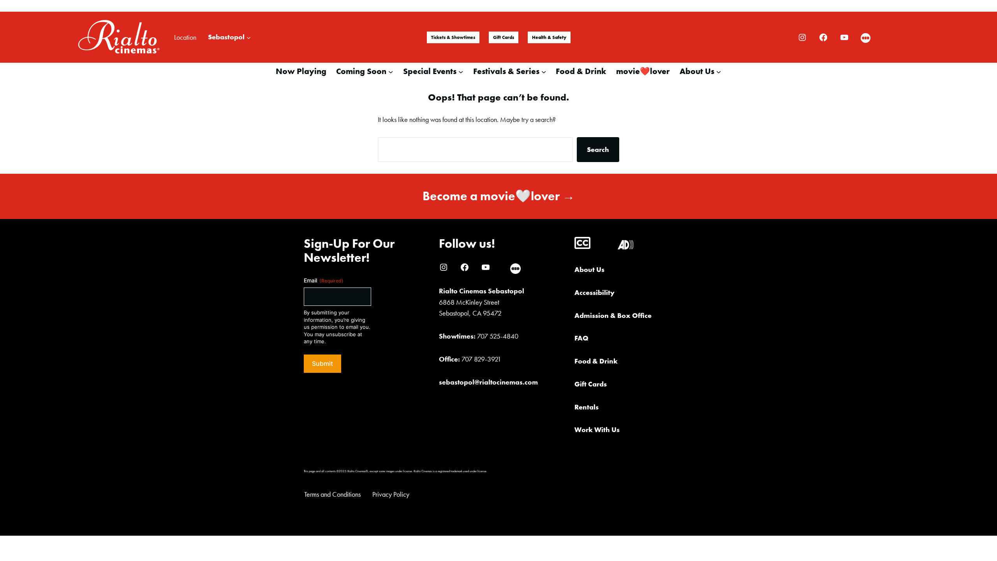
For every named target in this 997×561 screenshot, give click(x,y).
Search (598, 149)
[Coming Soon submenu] (390, 71)
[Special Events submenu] (460, 71)
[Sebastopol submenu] (249, 37)
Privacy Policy (390, 494)
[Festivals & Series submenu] (543, 71)
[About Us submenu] (718, 71)
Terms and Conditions (332, 494)
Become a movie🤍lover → (499, 196)
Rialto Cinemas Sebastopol (481, 290)
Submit (322, 363)
